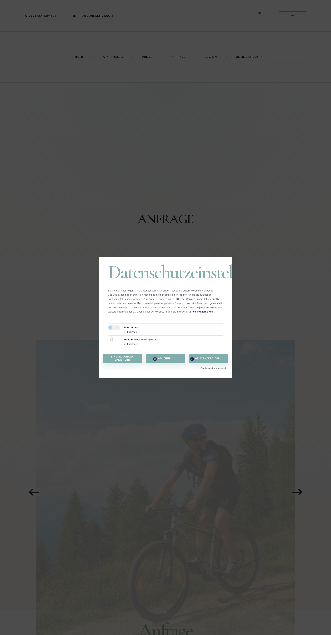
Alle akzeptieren (208, 358)
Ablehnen (165, 358)
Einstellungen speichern (122, 358)
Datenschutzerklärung (201, 311)
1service (130, 331)
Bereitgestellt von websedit (214, 368)
